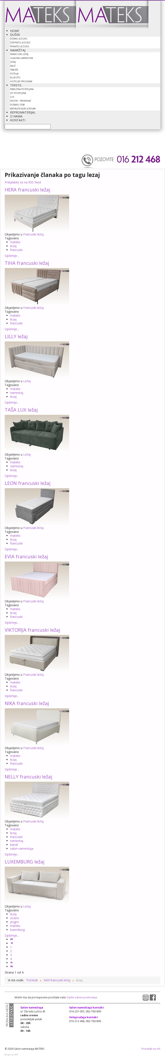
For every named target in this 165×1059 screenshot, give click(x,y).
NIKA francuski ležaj (27, 703)
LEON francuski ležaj (27, 483)
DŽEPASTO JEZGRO (20, 42)
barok (14, 845)
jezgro (14, 922)
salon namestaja (21, 848)
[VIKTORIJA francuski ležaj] (37, 653)
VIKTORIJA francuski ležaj (32, 630)
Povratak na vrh (150, 1049)
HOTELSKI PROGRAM (21, 81)
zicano (14, 918)
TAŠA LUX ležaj (21, 409)
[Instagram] (146, 997)
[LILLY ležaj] (37, 360)
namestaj (16, 393)
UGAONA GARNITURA (21, 58)
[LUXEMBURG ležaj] (37, 885)
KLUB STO (15, 77)
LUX (12, 96)
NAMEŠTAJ (17, 50)
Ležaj (27, 381)
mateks (15, 242)
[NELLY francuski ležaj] (37, 800)
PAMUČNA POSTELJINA (22, 89)
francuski (16, 250)
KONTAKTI (17, 120)
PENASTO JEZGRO (19, 46)
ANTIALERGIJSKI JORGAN (23, 108)
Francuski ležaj (33, 234)
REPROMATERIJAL (23, 112)
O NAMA (16, 116)
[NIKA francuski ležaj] (37, 727)
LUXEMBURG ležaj (24, 861)
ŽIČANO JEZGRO (19, 38)
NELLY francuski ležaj (28, 776)
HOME (14, 31)
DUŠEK (15, 35)
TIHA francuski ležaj (27, 263)
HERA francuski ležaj (27, 189)
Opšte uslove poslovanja (81, 997)
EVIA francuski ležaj (26, 556)
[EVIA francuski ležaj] (37, 580)
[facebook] (153, 997)
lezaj (13, 246)
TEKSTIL (16, 85)
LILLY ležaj (16, 336)
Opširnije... (12, 256)
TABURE (14, 69)
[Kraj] (12, 966)
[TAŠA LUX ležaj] (37, 433)
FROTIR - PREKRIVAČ (20, 100)
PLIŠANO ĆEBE (17, 104)
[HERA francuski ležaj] (37, 213)
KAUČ (13, 65)
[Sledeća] (12, 963)
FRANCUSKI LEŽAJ (19, 54)
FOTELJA (14, 73)
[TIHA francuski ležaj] (37, 286)
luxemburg (17, 930)
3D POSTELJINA (18, 93)
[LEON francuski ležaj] (37, 507)
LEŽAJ (13, 61)
